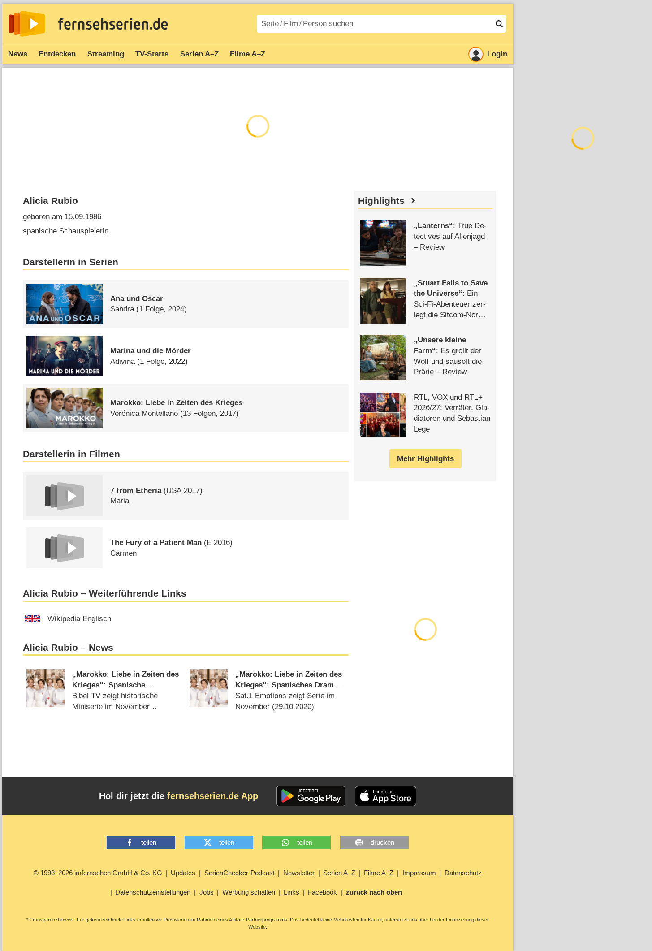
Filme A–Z (247, 54)
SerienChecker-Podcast (239, 873)
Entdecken (57, 54)
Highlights (381, 200)
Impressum (419, 873)
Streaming (105, 54)
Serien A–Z (199, 54)
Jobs (206, 892)
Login (497, 54)
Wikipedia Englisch (79, 618)
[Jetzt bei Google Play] (311, 796)
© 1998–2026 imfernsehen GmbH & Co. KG (98, 873)
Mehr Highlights (425, 458)
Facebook (322, 892)
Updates (183, 873)
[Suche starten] (499, 24)
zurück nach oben (374, 892)
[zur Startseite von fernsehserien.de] (27, 24)
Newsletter (299, 873)
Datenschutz (463, 873)
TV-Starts (151, 54)
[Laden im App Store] (386, 796)
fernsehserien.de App (212, 796)
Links (291, 892)
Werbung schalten (248, 892)
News (17, 54)
